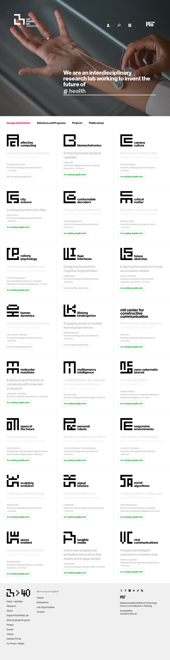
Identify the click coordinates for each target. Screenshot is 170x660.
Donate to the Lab (128, 613)
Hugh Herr (69, 162)
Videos (10, 634)
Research (11, 606)
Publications (96, 123)
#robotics (11, 167)
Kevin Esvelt (12, 504)
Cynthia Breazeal (72, 448)
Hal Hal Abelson (88, 448)
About (10, 610)
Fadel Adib (69, 504)
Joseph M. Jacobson (17, 393)
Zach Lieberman (128, 275)
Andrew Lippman (128, 559)
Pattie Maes (69, 275)
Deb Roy (124, 334)
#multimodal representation (20, 451)
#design (21, 167)
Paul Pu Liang (70, 394)
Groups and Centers (18, 123)
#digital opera (26, 454)
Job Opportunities (45, 607)
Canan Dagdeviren (73, 221)
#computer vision (147, 224)
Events (10, 629)
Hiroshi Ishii (69, 563)
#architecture (31, 396)
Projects (77, 123)
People (10, 624)
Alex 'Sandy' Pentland (17, 334)
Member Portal (14, 638)
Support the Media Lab (18, 615)
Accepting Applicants (75, 174)
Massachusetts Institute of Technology (138, 602)
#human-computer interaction (137, 280)
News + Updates (15, 601)
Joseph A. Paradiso (129, 448)
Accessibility (126, 610)
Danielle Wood (14, 561)
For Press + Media (15, 643)
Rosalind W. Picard (16, 164)
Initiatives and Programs (51, 123)
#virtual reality (88, 397)
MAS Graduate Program (18, 620)
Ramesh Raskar (128, 164)
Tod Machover (14, 448)
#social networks (33, 167)
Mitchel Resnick (71, 332)
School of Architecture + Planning (136, 605)
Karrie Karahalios (128, 504)
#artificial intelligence (27, 284)
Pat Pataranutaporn (16, 277)
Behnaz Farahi (127, 221)
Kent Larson (12, 215)
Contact (40, 611)
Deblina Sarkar (127, 391)
